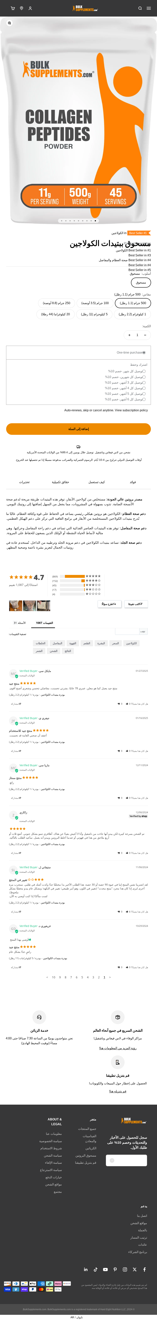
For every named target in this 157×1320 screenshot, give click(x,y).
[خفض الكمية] (145, 335)
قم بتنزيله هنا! (117, 1091)
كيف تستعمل (96, 482)
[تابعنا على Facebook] (144, 1269)
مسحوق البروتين (85, 1155)
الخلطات (40, 643)
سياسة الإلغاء (53, 1162)
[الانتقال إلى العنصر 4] (82, 220)
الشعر (39, 651)
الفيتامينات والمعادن (89, 1138)
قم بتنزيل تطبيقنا (85, 1162)
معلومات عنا (54, 1133)
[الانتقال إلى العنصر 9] (61, 220)
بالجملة (142, 1230)
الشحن (53, 651)
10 (53, 977)
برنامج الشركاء (137, 1252)
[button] (128, 703)
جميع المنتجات (87, 1128)
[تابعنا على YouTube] (105, 1269)
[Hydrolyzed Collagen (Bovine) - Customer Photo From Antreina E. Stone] (29, 606)
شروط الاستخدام (51, 1148)
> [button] (47, 977)
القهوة (73, 643)
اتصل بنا (142, 1215)
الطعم (86, 643)
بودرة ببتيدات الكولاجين (53, 694)
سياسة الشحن (53, 1155)
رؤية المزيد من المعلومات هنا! (118, 1048)
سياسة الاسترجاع (51, 1170)
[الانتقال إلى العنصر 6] (74, 220)
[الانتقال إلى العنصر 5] (78, 220)
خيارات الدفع (54, 1177)
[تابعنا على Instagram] (125, 1269)
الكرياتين (90, 1148)
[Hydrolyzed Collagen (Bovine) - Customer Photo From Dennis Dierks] (15, 606)
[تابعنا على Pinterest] (115, 1269)
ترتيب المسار (138, 1237)
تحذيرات (24, 482)
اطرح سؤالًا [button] (107, 604)
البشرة (101, 643)
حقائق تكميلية (60, 482)
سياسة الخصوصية (50, 1141)
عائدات (142, 1244)
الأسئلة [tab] (22, 623)
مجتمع (58, 1191)
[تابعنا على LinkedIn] (85, 1269)
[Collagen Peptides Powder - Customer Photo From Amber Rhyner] (43, 606)
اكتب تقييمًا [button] (134, 604)
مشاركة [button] (15, 703)
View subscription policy (131, 410)
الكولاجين (122, 250)
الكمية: (146, 326)
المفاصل (57, 643)
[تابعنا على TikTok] (95, 1269)
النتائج (68, 651)
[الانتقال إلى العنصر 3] (86, 220)
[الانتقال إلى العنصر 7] (70, 220)
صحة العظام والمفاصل (113, 260)
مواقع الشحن (53, 1184)
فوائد (133, 482)
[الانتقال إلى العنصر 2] (91, 220)
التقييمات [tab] (48, 623)
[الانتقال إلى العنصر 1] (95, 220)
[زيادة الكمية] (129, 335)
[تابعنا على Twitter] (134, 1269)
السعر (115, 643)
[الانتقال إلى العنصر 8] (65, 220)
